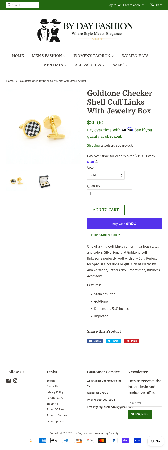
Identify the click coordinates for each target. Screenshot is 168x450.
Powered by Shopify (106, 433)
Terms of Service (57, 415)
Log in (112, 5)
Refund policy (55, 421)
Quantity (93, 186)
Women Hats (136, 56)
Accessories (88, 65)
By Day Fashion (83, 433)
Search (51, 380)
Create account (133, 5)
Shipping (93, 145)
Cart (159, 5)
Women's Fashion (92, 56)
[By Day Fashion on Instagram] (15, 381)
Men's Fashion (47, 56)
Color (91, 167)
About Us (52, 386)
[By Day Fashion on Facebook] (8, 381)
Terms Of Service (57, 409)
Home (18, 56)
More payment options (105, 235)
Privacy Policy (55, 392)
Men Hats (53, 65)
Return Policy (55, 398)
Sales (119, 65)
